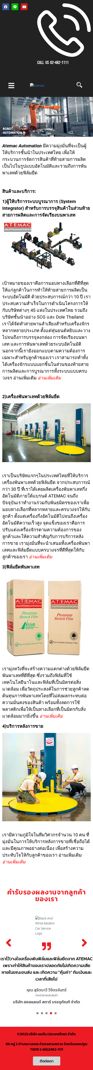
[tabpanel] (46, 961)
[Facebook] (5, 6)
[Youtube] (24, 6)
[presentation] (37, 1013)
